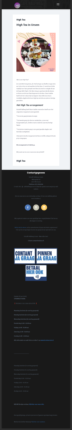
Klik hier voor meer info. (36, 404)
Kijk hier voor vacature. (38, 422)
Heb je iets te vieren (20, 227)
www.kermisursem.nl (47, 340)
